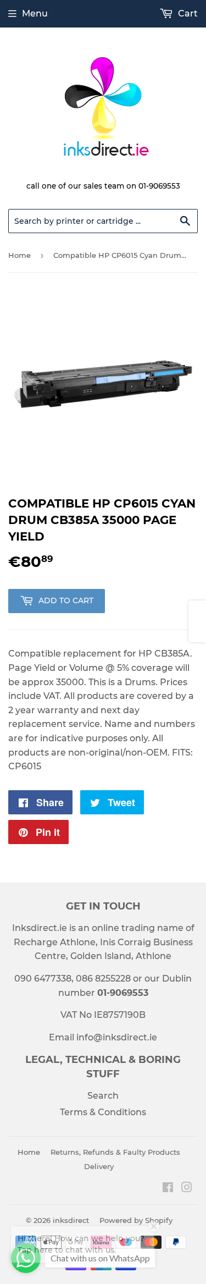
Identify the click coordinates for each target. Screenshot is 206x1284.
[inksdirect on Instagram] (186, 1188)
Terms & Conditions (103, 1112)
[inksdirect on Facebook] (168, 1188)
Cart (187, 13)
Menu (35, 13)
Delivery (99, 1166)
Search (103, 1095)
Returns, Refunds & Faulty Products (115, 1152)
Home (19, 255)
